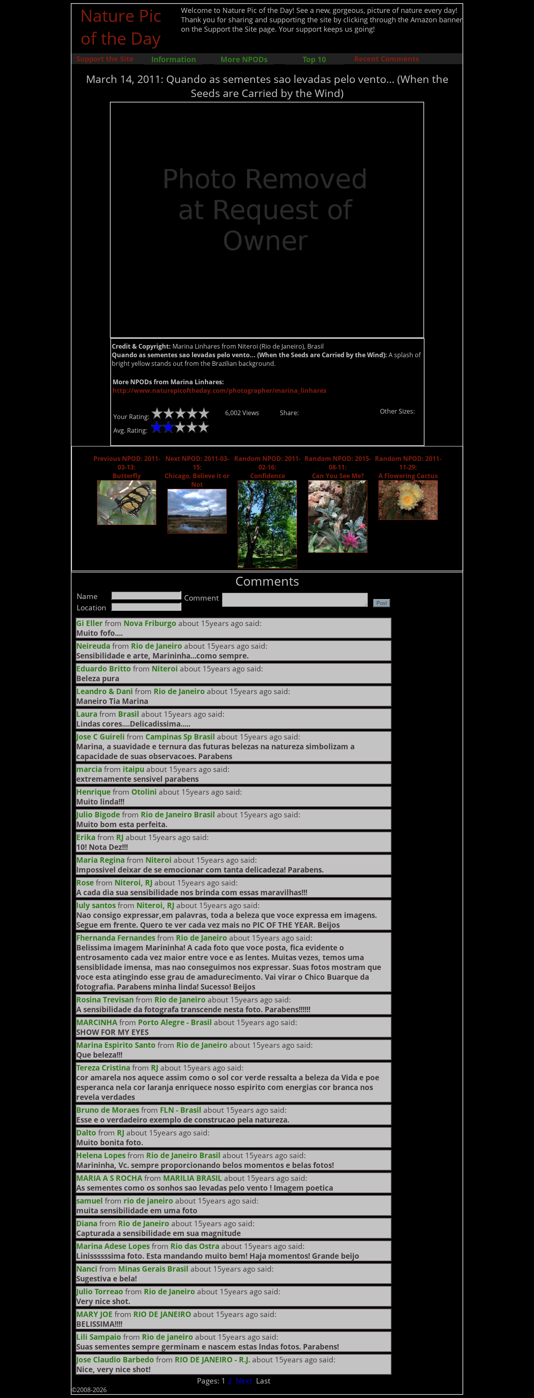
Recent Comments (386, 58)
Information (173, 59)
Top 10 (314, 59)
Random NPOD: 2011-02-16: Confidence (267, 467)
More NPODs (243, 59)
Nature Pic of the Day (120, 26)
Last (263, 1380)
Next (244, 1380)
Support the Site (105, 58)
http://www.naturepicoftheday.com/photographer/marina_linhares (219, 390)
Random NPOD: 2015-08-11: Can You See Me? (338, 467)
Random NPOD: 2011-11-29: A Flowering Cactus (408, 467)
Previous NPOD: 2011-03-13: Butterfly (126, 467)
